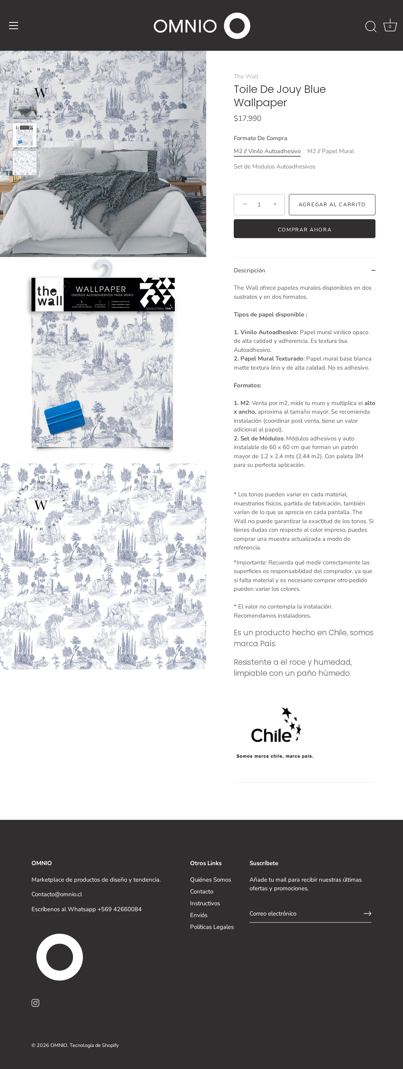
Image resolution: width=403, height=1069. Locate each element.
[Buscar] (370, 26)
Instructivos (205, 903)
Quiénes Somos (210, 880)
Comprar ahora (305, 229)
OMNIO (58, 1045)
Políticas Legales (212, 927)
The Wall (246, 76)
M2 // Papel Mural (330, 151)
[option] (24, 108)
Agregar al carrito (332, 204)
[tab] (304, 532)
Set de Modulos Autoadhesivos (274, 166)
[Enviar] (368, 913)
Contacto (201, 891)
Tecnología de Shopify (94, 1045)
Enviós (198, 915)
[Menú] (13, 25)
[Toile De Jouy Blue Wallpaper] (24, 106)
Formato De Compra (260, 138)
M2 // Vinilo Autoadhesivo (267, 151)
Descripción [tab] (249, 270)
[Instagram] (35, 1002)
